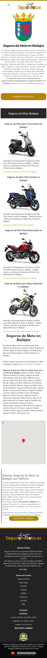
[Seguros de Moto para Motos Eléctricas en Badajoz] (23, 303)
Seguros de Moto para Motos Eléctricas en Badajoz (24, 285)
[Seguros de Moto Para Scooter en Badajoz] (23, 197)
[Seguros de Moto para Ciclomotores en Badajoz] (23, 143)
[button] (23, 441)
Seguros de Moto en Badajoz (30, 364)
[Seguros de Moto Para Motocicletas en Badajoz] (23, 250)
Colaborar (23, 597)
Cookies (23, 589)
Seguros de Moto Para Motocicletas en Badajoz (23, 232)
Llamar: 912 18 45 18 (23, 624)
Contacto (23, 600)
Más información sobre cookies (26, 653)
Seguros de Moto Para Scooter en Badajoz (23, 178)
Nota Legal (23, 582)
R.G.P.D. (23, 586)
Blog (23, 604)
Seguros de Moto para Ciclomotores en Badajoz (23, 125)
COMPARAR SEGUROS (23, 96)
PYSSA (23, 593)
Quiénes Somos (23, 579)
